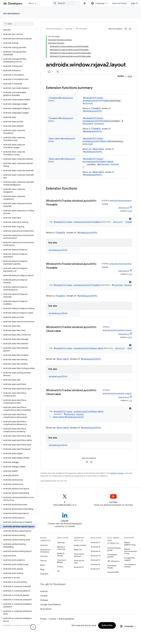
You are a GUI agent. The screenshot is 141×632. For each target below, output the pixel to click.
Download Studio (111, 566)
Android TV (79, 567)
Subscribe (107, 625)
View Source (123, 207)
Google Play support (129, 559)
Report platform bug (129, 543)
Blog (42, 569)
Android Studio (119, 3)
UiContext (88, 123)
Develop (69, 29)
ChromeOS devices (79, 555)
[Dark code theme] (130, 218)
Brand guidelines (66, 619)
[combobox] (66, 3)
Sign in (134, 3)
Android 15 (95, 551)
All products (45, 609)
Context (98, 123)
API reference (11, 13)
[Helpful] (126, 29)
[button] (18, 34)
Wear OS (78, 549)
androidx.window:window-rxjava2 (117, 330)
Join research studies (130, 565)
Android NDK (113, 572)
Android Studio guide (114, 549)
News (42, 565)
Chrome (43, 596)
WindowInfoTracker (93, 98)
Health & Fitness (60, 554)
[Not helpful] (130, 29)
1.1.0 (130, 274)
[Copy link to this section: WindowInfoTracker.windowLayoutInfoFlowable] (60, 204)
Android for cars (79, 561)
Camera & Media (61, 561)
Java (129, 76)
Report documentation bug (130, 551)
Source (43, 560)
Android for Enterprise (45, 550)
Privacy (60, 566)
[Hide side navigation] (33, 627)
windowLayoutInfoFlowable (96, 100)
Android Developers (54, 29)
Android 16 (95, 547)
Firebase (44, 600)
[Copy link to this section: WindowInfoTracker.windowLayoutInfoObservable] (64, 331)
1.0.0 (130, 211)
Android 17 (95, 542)
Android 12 (95, 564)
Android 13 (95, 560)
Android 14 (95, 555)
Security (44, 556)
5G (58, 571)
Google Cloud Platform (50, 604)
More (31, 3)
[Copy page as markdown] (58, 71)
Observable (54, 138)
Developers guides (112, 555)
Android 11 (95, 569)
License (52, 619)
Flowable (53, 98)
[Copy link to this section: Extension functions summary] (95, 88)
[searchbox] (18, 24)
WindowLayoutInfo (92, 111)
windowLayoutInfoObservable (97, 141)
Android (44, 545)
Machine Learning (61, 548)
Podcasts (44, 574)
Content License (117, 473)
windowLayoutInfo (58, 250)
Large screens (80, 545)
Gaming (60, 542)
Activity (87, 103)
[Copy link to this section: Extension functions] (79, 188)
